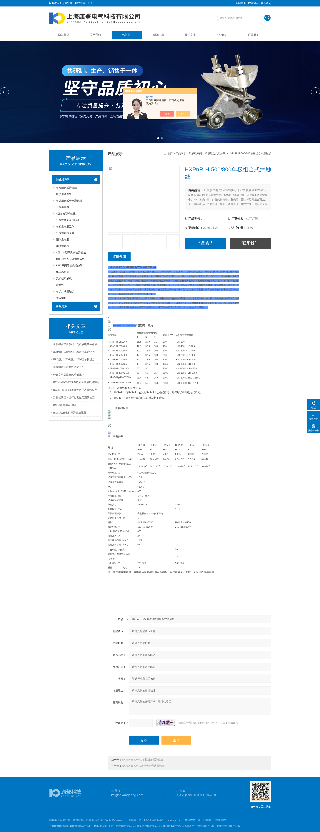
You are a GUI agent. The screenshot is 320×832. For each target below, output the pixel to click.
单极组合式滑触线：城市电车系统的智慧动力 (76, 352)
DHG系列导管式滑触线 (69, 265)
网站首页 (63, 34)
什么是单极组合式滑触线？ (68, 374)
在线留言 (253, 3)
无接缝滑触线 (64, 278)
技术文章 (190, 34)
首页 (170, 153)
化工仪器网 (204, 820)
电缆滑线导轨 (64, 194)
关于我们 (95, 34)
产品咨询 (205, 243)
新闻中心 (158, 34)
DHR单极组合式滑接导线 (70, 259)
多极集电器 (62, 207)
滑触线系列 (62, 179)
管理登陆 (220, 820)
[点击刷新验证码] (165, 723)
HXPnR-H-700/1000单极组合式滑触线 (143, 765)
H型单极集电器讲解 (64, 405)
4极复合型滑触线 (66, 213)
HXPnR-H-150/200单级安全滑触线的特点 (76, 382)
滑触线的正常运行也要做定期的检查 (74, 397)
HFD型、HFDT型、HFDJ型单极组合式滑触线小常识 (76, 359)
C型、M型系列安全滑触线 (71, 252)
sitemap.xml (174, 820)
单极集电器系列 (65, 226)
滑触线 (60, 285)
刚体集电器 (62, 239)
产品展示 (181, 153)
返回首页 (241, 3)
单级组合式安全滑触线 (69, 200)
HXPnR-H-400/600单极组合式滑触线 (142, 759)
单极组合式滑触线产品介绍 (68, 367)
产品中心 (127, 34)
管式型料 (61, 298)
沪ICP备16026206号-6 (151, 820)
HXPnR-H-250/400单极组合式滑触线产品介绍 (76, 389)
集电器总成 (62, 272)
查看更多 (61, 306)
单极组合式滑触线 (66, 187)
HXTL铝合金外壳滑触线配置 (69, 412)
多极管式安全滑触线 (67, 220)
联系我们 (266, 3)
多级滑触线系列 (65, 233)
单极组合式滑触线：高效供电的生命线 (75, 344)
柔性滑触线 (62, 246)
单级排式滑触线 (65, 291)
